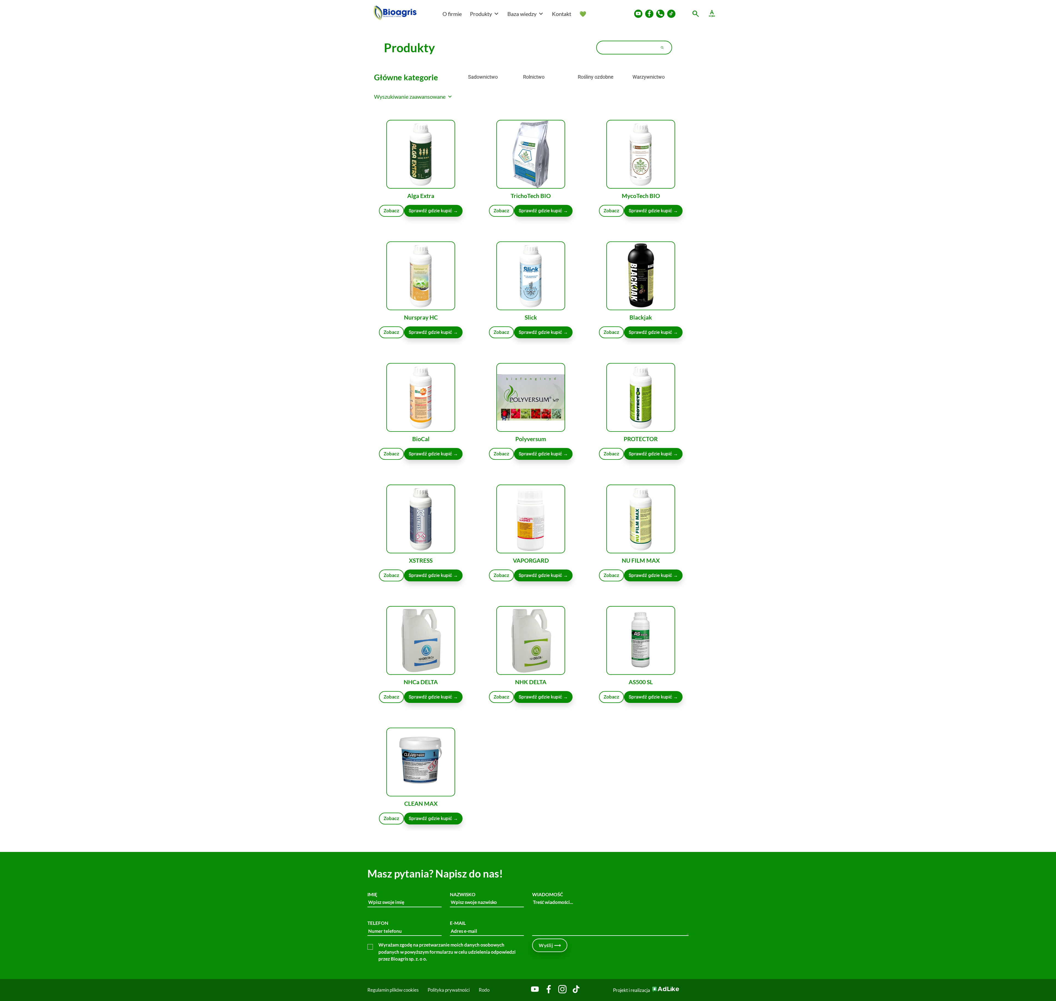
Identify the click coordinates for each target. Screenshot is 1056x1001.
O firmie (452, 13)
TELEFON (377, 923)
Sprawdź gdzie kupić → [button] (653, 210)
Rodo (484, 990)
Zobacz (391, 210)
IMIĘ (372, 894)
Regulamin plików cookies (393, 990)
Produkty (481, 13)
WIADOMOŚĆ (547, 894)
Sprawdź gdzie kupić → (433, 210)
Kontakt (561, 13)
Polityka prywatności (449, 990)
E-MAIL (458, 923)
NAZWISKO (462, 894)
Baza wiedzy (522, 13)
